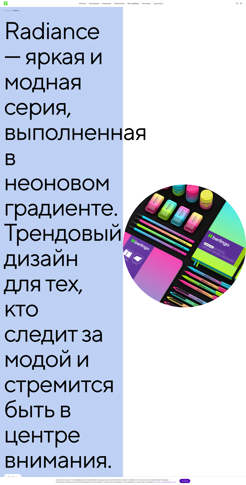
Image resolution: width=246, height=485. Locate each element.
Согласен (185, 481)
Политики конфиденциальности (164, 482)
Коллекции (8, 10)
